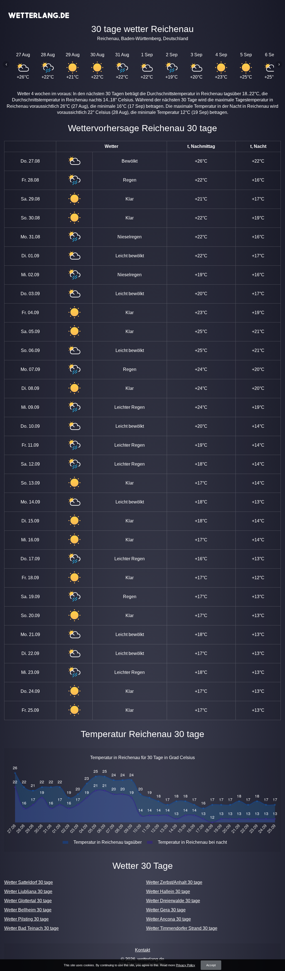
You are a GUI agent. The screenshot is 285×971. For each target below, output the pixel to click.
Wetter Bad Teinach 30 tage (31, 928)
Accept (211, 965)
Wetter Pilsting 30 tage (26, 919)
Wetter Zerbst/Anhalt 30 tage (174, 882)
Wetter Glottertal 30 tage (28, 900)
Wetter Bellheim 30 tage (27, 910)
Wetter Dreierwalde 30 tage (173, 900)
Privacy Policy (185, 965)
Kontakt (142, 950)
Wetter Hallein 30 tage (168, 891)
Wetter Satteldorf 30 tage (28, 882)
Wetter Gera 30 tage (166, 910)
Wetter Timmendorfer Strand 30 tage (181, 928)
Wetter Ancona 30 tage (168, 919)
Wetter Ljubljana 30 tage (28, 891)
